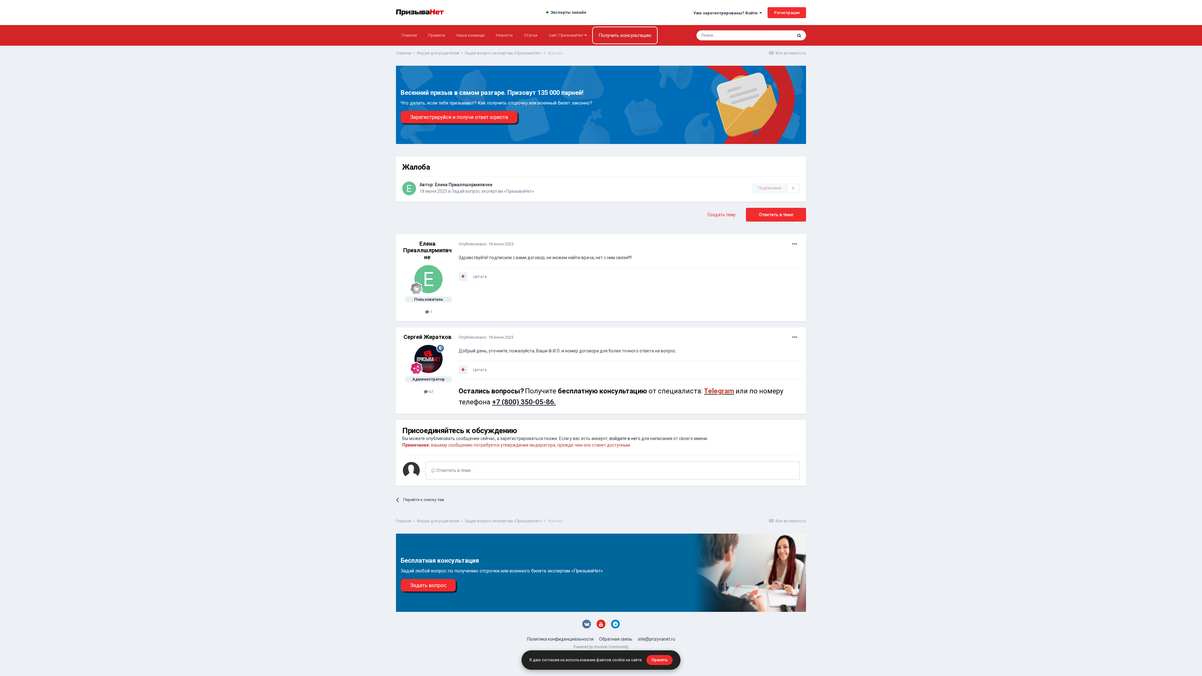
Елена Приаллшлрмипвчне (463, 184)
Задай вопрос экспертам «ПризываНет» (493, 191)
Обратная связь (615, 639)
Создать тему (721, 214)
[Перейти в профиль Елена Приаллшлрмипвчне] (409, 188)
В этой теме (773, 35)
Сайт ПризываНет (566, 35)
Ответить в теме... (455, 470)
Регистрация (786, 12)
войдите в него (624, 438)
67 (430, 391)
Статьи (530, 35)
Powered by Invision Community (601, 647)
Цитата (480, 276)
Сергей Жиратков (427, 337)
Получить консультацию (624, 35)
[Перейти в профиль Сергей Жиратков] (428, 359)
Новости (504, 35)
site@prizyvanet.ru (656, 639)
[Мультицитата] (463, 276)
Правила (436, 35)
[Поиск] (799, 35)
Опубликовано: (486, 244)
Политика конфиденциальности (560, 639)
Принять (659, 660)
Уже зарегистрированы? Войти (726, 13)
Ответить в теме (776, 214)
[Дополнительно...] (794, 244)
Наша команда (470, 35)
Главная (409, 35)
